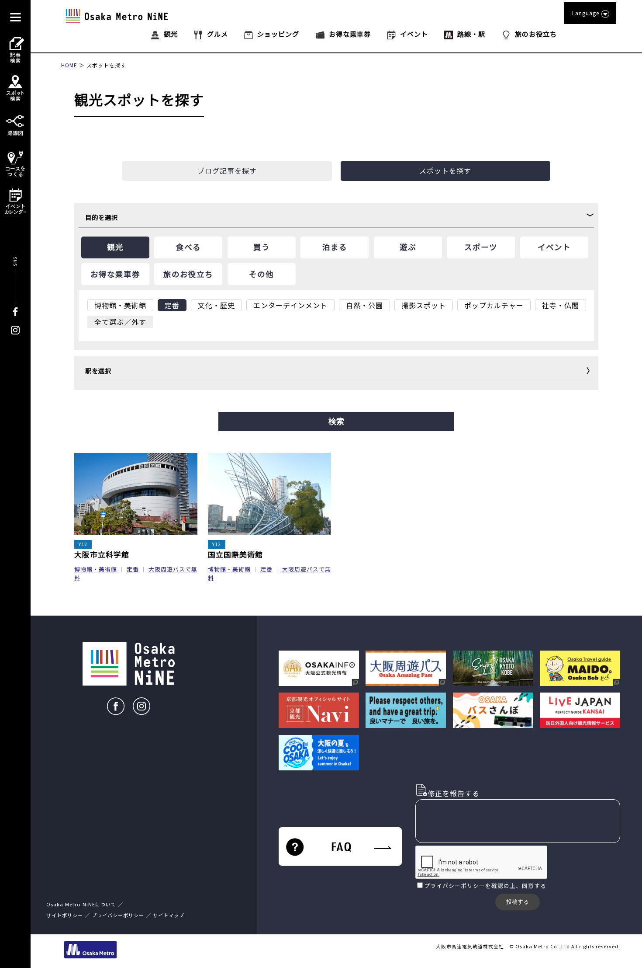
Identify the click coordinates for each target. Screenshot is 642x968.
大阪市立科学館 (101, 554)
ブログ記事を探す (227, 170)
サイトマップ (168, 915)
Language (585, 13)
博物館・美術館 (95, 569)
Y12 (83, 544)
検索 (336, 421)
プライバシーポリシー (454, 885)
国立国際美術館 (235, 554)
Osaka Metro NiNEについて (81, 904)
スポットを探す (106, 65)
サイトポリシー (64, 915)
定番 (133, 569)
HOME (69, 65)
